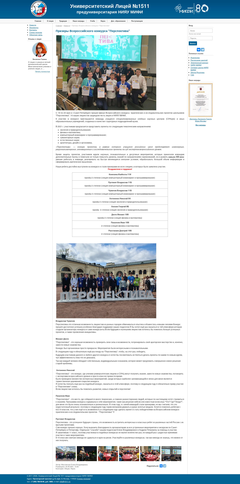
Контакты (33, 30)
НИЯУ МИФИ (196, 65)
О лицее (50, 21)
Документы (33, 27)
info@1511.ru (65, 481)
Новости (32, 25)
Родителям (195, 57)
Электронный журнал (199, 62)
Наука (103, 21)
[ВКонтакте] (161, 465)
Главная (38, 21)
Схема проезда (35, 32)
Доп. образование (118, 21)
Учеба (92, 21)
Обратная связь (35, 34)
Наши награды (78, 21)
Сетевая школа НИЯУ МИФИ (199, 68)
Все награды (201, 125)
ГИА (192, 75)
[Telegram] (164, 465)
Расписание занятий (199, 60)
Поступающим (137, 21)
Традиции (63, 21)
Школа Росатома (197, 72)
